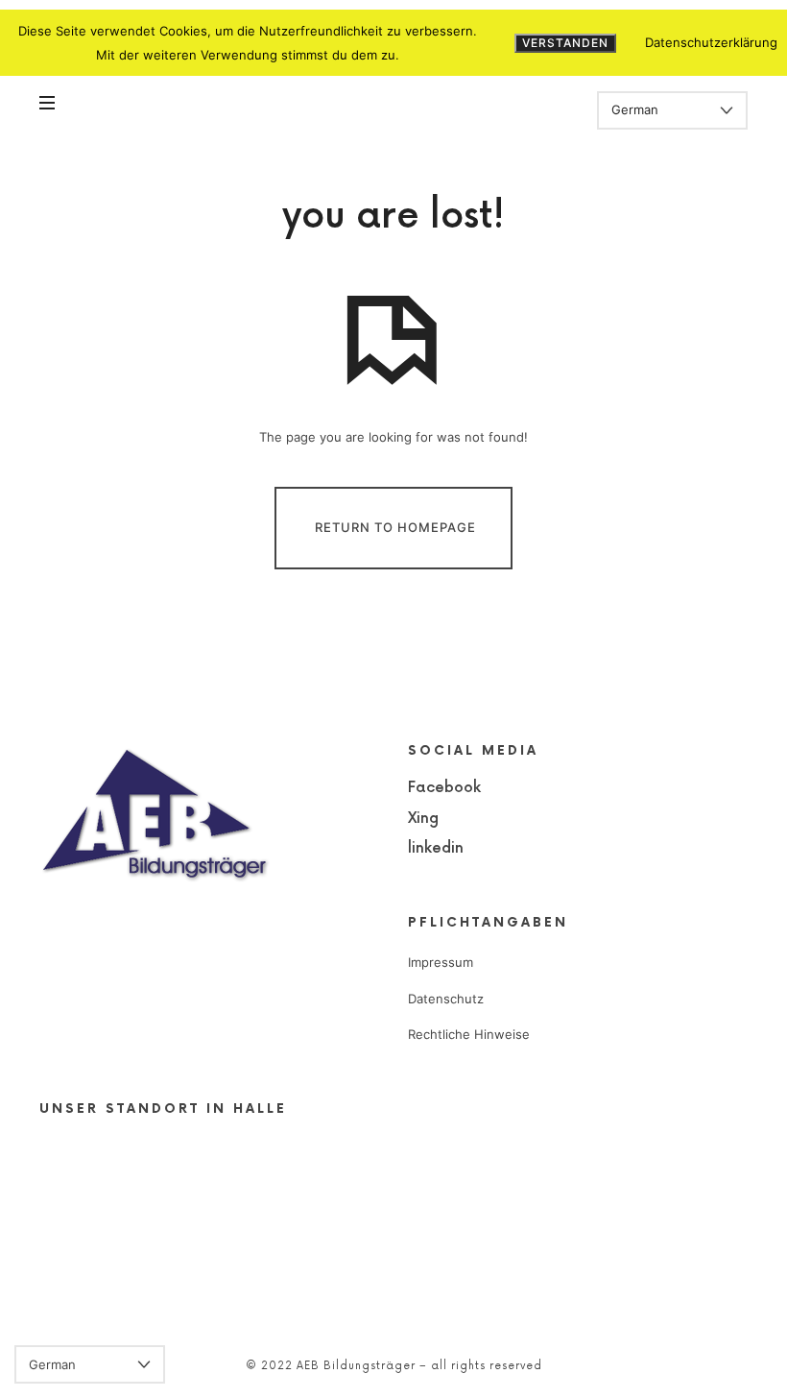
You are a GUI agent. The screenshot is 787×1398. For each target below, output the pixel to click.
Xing (423, 818)
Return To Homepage (395, 527)
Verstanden (565, 43)
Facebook (444, 788)
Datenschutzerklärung (711, 42)
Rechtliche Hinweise (469, 1034)
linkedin (436, 848)
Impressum (440, 962)
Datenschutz (446, 998)
